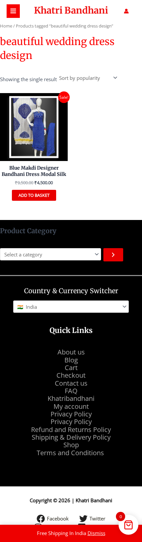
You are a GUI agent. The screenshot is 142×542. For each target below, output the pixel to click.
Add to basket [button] (34, 195)
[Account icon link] (126, 11)
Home (6, 26)
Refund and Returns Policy (71, 429)
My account (71, 406)
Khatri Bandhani (71, 10)
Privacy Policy (71, 413)
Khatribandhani (71, 398)
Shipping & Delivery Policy (71, 437)
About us (71, 352)
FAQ (71, 390)
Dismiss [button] (96, 533)
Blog (71, 359)
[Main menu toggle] (13, 11)
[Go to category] (113, 254)
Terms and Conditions (71, 452)
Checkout (71, 375)
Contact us (71, 383)
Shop (71, 444)
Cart (71, 367)
